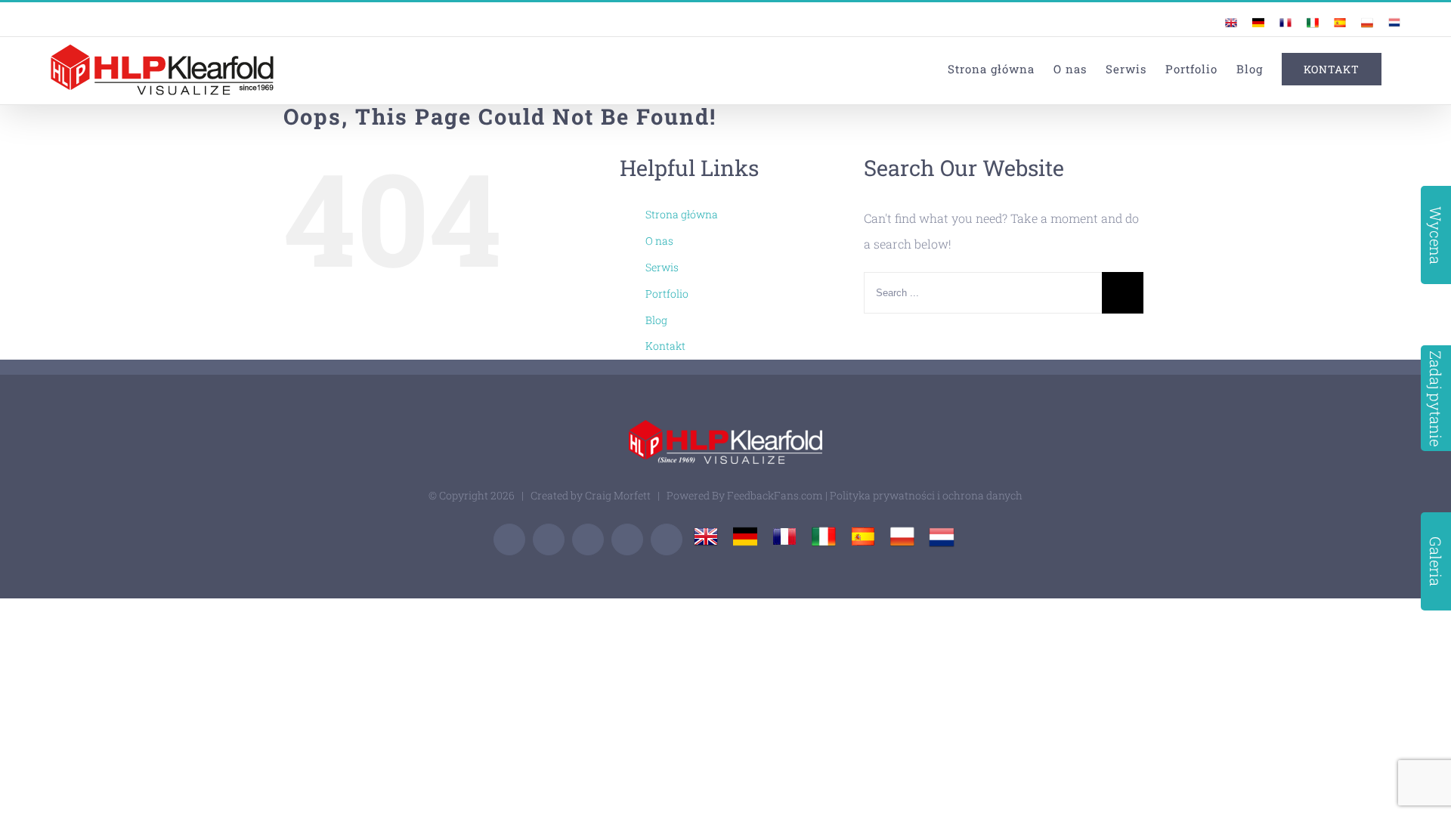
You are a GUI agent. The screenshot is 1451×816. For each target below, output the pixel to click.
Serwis (662, 267)
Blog (656, 320)
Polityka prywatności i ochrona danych (926, 495)
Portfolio (666, 293)
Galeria (1436, 561)
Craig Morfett (618, 495)
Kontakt (665, 345)
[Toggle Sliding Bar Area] (1399, 13)
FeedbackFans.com (775, 495)
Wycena (1436, 235)
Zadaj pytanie (1436, 399)
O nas (659, 240)
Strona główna (681, 214)
